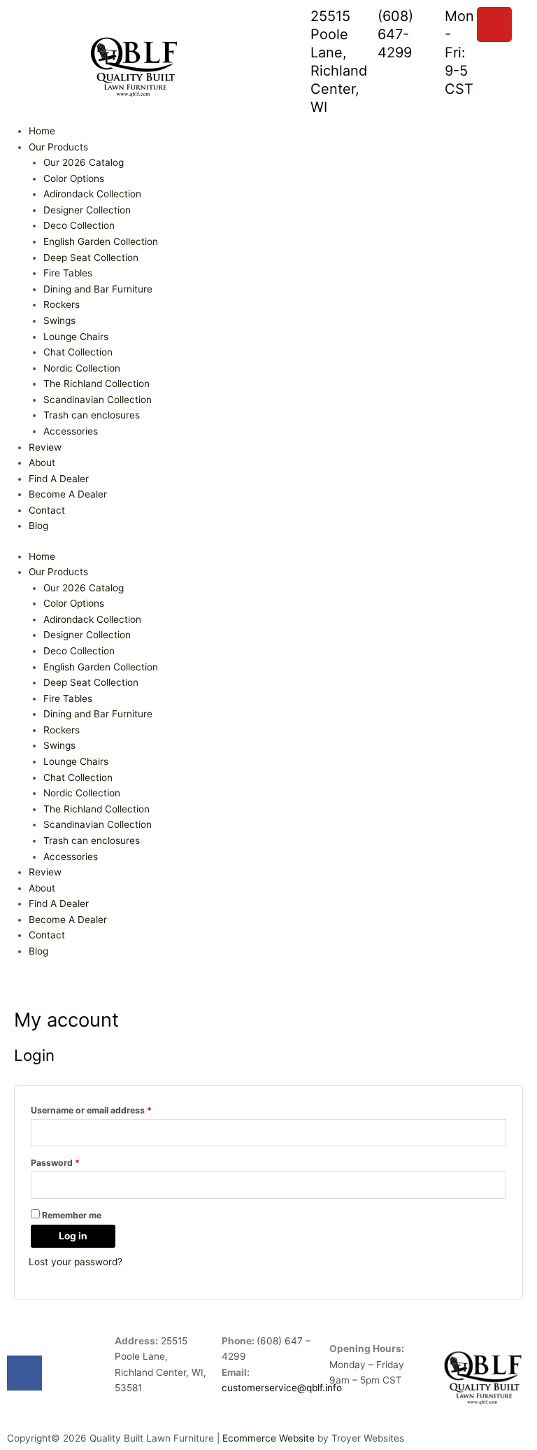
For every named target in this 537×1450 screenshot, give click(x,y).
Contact (47, 510)
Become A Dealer (68, 494)
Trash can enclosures (91, 415)
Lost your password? (75, 1261)
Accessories (70, 431)
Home (42, 130)
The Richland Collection (96, 383)
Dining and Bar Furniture (97, 289)
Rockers (61, 304)
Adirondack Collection (92, 193)
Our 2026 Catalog (83, 162)
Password (74, 1161)
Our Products (58, 147)
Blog (38, 525)
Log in (73, 1235)
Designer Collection (87, 210)
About (42, 462)
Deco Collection (79, 225)
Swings (59, 320)
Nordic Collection (81, 368)
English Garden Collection (100, 241)
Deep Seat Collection (90, 257)
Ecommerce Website (268, 1438)
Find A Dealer (59, 478)
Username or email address (110, 1108)
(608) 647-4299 (395, 34)
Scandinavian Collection (97, 399)
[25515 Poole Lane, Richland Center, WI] (292, 24)
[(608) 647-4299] (360, 24)
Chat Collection (78, 352)
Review (45, 447)
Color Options (73, 178)
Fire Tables (67, 273)
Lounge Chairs (75, 336)
